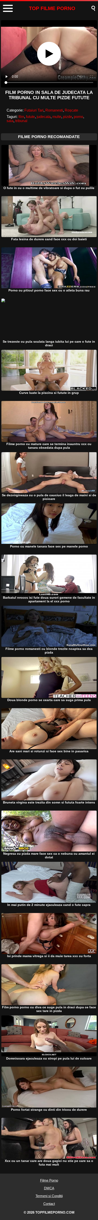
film (21, 117)
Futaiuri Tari (34, 110)
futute (30, 117)
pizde (67, 117)
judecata (44, 117)
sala (10, 121)
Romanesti (54, 110)
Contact (49, 1204)
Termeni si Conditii (49, 1196)
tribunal (21, 121)
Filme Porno (49, 1180)
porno (78, 117)
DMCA (49, 1188)
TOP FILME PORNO (52, 8)
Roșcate (71, 110)
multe (56, 117)
